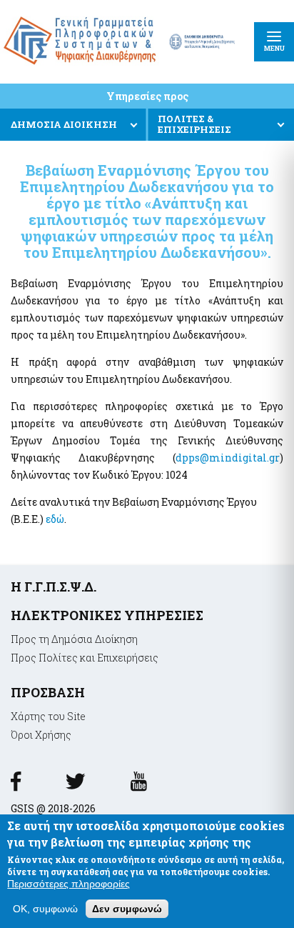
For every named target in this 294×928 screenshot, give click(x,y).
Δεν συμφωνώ (127, 908)
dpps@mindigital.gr (228, 457)
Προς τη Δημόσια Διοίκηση (74, 639)
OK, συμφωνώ (45, 908)
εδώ (55, 519)
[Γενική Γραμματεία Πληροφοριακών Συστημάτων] (16, 786)
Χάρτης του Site (48, 716)
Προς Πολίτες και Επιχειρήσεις (84, 657)
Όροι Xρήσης (41, 735)
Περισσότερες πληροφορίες (68, 883)
